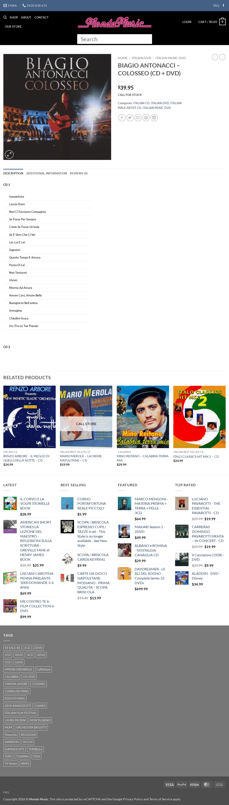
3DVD (19, 655)
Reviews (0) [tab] (79, 173)
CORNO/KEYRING (17, 691)
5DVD (19, 662)
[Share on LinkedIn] (154, 117)
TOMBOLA (35, 749)
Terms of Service (160, 799)
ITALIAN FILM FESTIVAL (21, 713)
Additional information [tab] (46, 173)
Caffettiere (43, 669)
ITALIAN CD (141, 103)
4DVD (41, 655)
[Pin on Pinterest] (146, 117)
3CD (8, 655)
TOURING (22, 756)
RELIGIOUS (28, 735)
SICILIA (28, 742)
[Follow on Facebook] (223, 5)
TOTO (8, 756)
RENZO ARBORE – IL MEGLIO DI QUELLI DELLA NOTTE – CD (26, 458)
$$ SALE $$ (12, 648)
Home (122, 58)
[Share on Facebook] (122, 117)
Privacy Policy (133, 799)
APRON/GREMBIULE (18, 669)
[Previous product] (222, 57)
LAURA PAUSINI (15, 720)
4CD (30, 655)
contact (41, 17)
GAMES (40, 706)
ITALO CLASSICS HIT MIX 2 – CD (196, 456)
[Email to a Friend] (138, 117)
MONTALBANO (40, 720)
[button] (186, 21)
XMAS (25, 763)
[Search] (5, 17)
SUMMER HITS (14, 749)
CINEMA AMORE (16, 684)
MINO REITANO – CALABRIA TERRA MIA (143, 458)
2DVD (38, 648)
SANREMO (12, 742)
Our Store (13, 26)
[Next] (225, 430)
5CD (8, 662)
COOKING (38, 684)
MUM (8, 727)
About (26, 17)
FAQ (216, 5)
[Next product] (215, 57)
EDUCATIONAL (15, 698)
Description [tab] (13, 173)
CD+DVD (29, 677)
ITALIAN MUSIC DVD (171, 58)
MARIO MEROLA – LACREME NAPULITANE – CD (81, 458)
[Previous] (3, 430)
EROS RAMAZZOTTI (18, 706)
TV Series (11, 763)
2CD (27, 648)
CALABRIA (12, 677)
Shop (14, 17)
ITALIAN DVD (141, 58)
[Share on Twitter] (130, 117)
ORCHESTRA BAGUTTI (31, 727)
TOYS (36, 756)
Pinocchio (11, 735)
